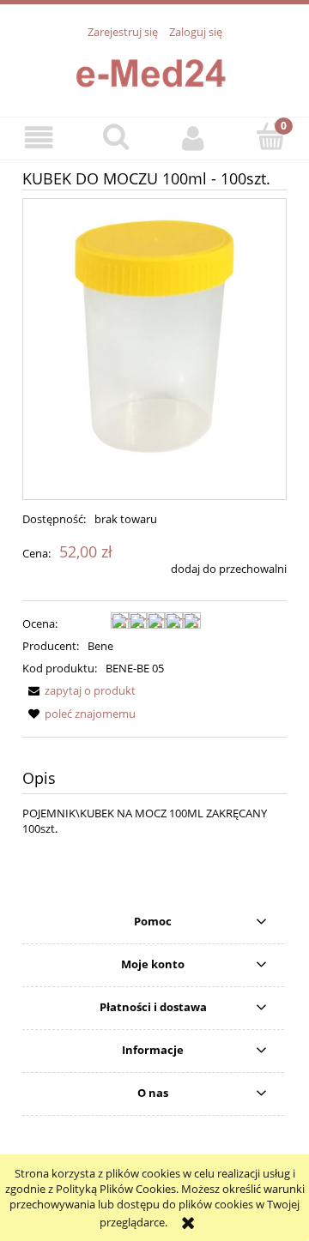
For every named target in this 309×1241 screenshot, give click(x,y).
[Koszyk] (270, 136)
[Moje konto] (193, 137)
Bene (100, 646)
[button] (38, 137)
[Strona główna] (154, 68)
